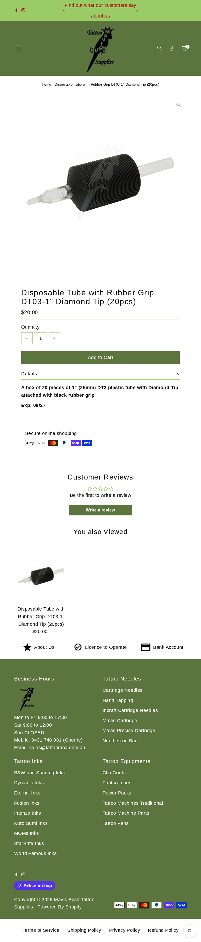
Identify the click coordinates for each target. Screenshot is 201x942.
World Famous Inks (35, 853)
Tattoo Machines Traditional (133, 803)
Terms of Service (41, 930)
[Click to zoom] (178, 105)
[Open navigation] (19, 48)
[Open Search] (159, 48)
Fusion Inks (27, 803)
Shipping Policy (84, 930)
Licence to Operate (106, 647)
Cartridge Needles (123, 690)
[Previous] (64, 11)
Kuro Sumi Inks (31, 823)
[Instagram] (23, 10)
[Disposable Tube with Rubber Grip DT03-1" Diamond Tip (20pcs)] (41, 576)
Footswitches (117, 782)
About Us (44, 647)
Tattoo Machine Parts (126, 813)
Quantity (30, 327)
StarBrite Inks (29, 843)
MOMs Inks (26, 833)
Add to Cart (100, 357)
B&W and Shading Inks (39, 772)
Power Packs (117, 793)
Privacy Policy (124, 930)
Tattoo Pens (116, 823)
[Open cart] (184, 48)
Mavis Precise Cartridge (129, 730)
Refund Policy (163, 930)
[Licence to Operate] (78, 649)
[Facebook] (16, 10)
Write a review (100, 510)
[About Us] (27, 649)
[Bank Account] (145, 649)
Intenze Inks (27, 813)
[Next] (137, 11)
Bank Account (168, 647)
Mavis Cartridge (120, 720)
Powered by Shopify (59, 907)
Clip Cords (114, 772)
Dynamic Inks (29, 782)
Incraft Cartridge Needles (130, 710)
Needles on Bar (120, 740)
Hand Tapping (118, 700)
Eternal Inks (27, 793)
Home (46, 84)
